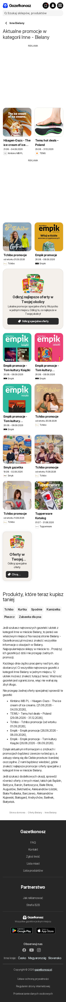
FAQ (33, 842)
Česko (22, 958)
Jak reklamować (33, 898)
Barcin (18, 785)
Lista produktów (33, 870)
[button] (53, 5)
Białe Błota (46, 785)
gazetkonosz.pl (43, 969)
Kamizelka (53, 609)
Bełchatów (23, 789)
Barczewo (28, 793)
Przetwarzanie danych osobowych (33, 993)
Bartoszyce (30, 785)
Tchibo (9, 609)
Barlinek (49, 797)
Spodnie (36, 609)
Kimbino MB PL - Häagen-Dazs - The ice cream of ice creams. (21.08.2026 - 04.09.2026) (35, 705)
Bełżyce (8, 785)
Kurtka (22, 609)
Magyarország (37, 958)
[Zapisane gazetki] (46, 5)
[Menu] (60, 5)
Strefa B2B (33, 905)
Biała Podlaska (12, 793)
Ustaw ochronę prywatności (33, 978)
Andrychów (35, 797)
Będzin (56, 780)
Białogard (21, 797)
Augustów (9, 789)
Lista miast (33, 863)
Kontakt (33, 849)
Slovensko (54, 958)
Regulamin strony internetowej (33, 986)
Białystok (8, 802)
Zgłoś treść (33, 856)
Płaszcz (9, 617)
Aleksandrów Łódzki (44, 789)
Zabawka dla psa (30, 617)
